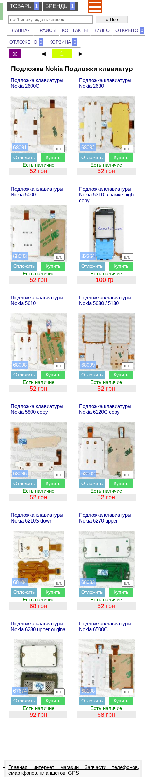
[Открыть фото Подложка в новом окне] (38, 124)
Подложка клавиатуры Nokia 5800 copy (37, 409)
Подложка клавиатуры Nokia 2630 (105, 83)
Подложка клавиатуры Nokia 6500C (105, 626)
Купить (53, 157)
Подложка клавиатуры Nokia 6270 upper (105, 518)
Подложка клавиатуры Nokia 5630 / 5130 (105, 300)
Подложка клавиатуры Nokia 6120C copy (105, 409)
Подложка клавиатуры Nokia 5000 (37, 191)
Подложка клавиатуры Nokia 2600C (37, 83)
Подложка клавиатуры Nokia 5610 (37, 300)
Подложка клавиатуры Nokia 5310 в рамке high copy (106, 194)
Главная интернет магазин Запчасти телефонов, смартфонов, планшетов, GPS (73, 770)
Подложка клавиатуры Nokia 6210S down (37, 518)
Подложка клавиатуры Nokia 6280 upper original (38, 626)
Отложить (24, 157)
